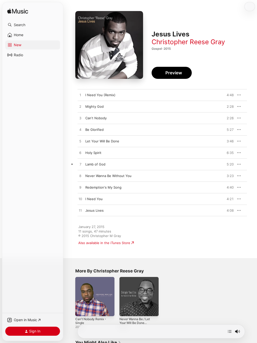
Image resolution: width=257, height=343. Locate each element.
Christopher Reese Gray (188, 42)
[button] (33, 25)
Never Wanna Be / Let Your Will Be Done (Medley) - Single (134, 322)
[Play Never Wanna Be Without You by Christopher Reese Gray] (80, 176)
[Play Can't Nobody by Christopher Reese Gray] (80, 118)
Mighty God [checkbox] (94, 106)
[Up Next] (230, 331)
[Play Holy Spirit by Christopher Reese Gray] (80, 153)
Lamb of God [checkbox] (95, 164)
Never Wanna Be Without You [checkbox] (108, 176)
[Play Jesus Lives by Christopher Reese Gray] (80, 210)
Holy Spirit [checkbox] (93, 153)
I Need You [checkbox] (94, 199)
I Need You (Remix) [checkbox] (100, 95)
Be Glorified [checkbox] (94, 130)
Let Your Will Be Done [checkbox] (102, 141)
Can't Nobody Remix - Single (90, 321)
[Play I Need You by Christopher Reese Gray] (80, 199)
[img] (17, 11)
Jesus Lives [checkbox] (94, 210)
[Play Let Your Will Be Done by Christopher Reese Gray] (80, 141)
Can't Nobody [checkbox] (96, 118)
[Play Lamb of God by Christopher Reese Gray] (80, 164)
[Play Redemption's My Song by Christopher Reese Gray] (80, 187)
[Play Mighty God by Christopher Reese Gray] (80, 106)
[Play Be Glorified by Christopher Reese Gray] (80, 130)
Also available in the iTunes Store (104, 243)
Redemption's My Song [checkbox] (103, 187)
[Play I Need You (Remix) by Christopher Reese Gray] (80, 95)
